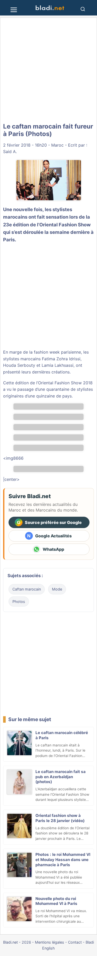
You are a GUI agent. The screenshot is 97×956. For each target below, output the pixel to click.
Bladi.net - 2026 (17, 942)
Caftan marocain (26, 589)
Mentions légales (49, 942)
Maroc (57, 145)
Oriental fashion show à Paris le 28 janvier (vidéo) (60, 818)
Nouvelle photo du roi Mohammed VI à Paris (56, 901)
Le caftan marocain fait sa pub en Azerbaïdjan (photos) (60, 776)
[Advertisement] (48, 70)
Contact (75, 942)
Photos (18, 601)
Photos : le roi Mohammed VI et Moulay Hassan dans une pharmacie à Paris (62, 859)
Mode (57, 589)
